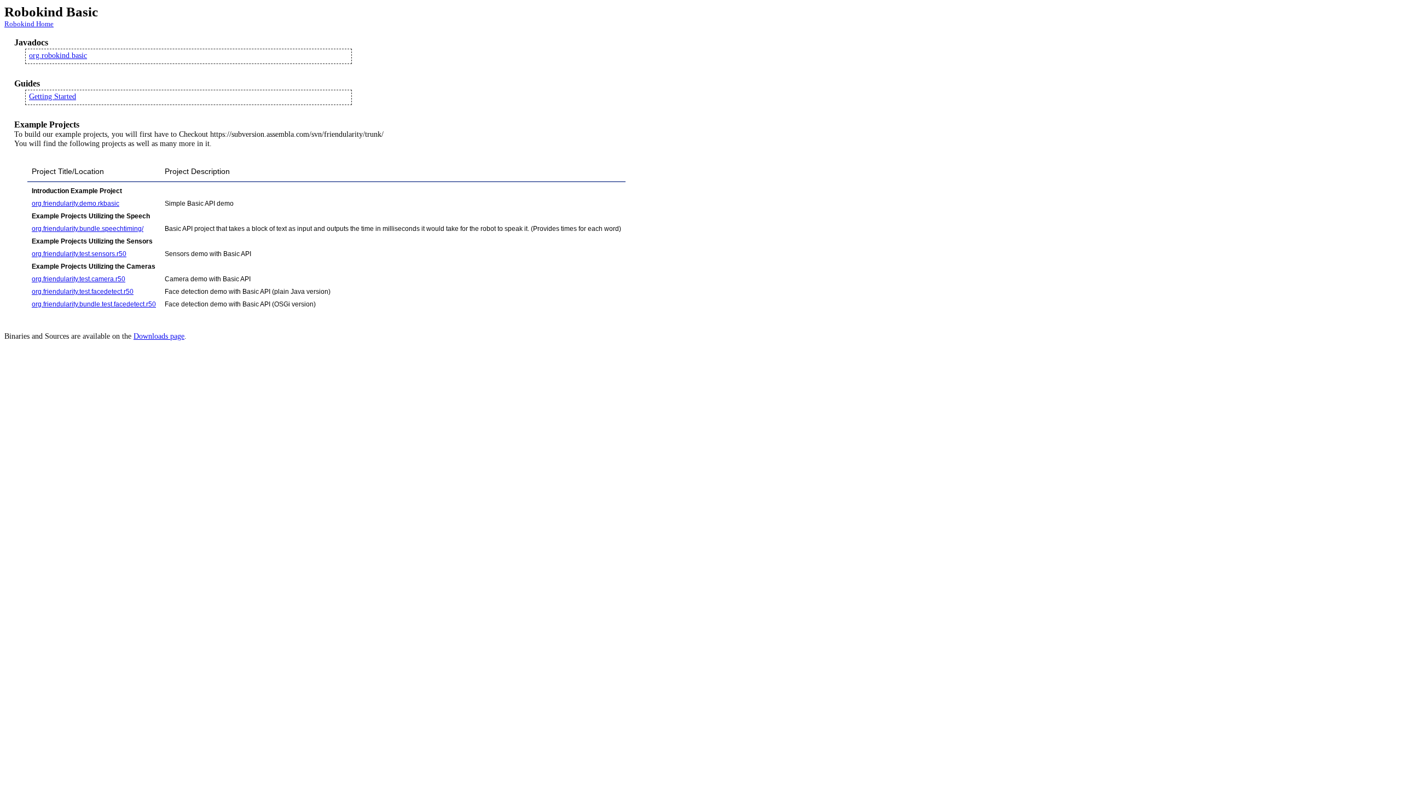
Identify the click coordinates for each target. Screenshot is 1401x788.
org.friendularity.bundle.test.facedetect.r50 (94, 304)
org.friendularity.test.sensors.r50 (79, 254)
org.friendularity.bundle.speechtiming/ (87, 229)
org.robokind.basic (58, 55)
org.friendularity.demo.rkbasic (75, 203)
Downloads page (159, 336)
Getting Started (52, 96)
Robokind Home (29, 24)
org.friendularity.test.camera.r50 (78, 279)
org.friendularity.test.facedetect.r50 (83, 292)
